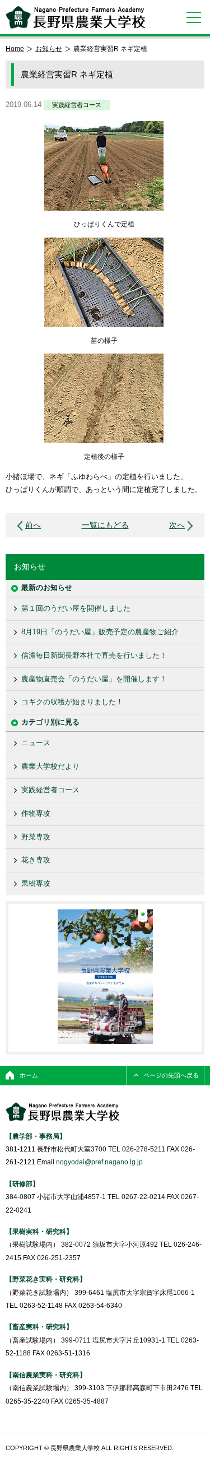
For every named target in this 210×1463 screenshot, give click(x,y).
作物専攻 (35, 813)
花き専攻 (35, 860)
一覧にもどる (105, 525)
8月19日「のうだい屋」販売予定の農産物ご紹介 (100, 632)
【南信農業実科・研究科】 (46, 1374)
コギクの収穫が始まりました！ (72, 702)
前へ (33, 525)
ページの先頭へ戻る (171, 1075)
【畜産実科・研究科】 (39, 1326)
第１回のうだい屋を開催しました (75, 608)
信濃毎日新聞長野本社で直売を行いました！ (94, 655)
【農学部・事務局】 (36, 1136)
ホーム (29, 1075)
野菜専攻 (35, 837)
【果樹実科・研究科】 (39, 1231)
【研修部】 (22, 1183)
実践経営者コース (76, 104)
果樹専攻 (35, 883)
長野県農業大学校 (75, 17)
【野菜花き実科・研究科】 (46, 1279)
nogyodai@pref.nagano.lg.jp (99, 1161)
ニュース (35, 743)
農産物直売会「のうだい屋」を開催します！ (94, 679)
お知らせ (48, 48)
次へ (177, 525)
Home (15, 48)
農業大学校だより (50, 766)
